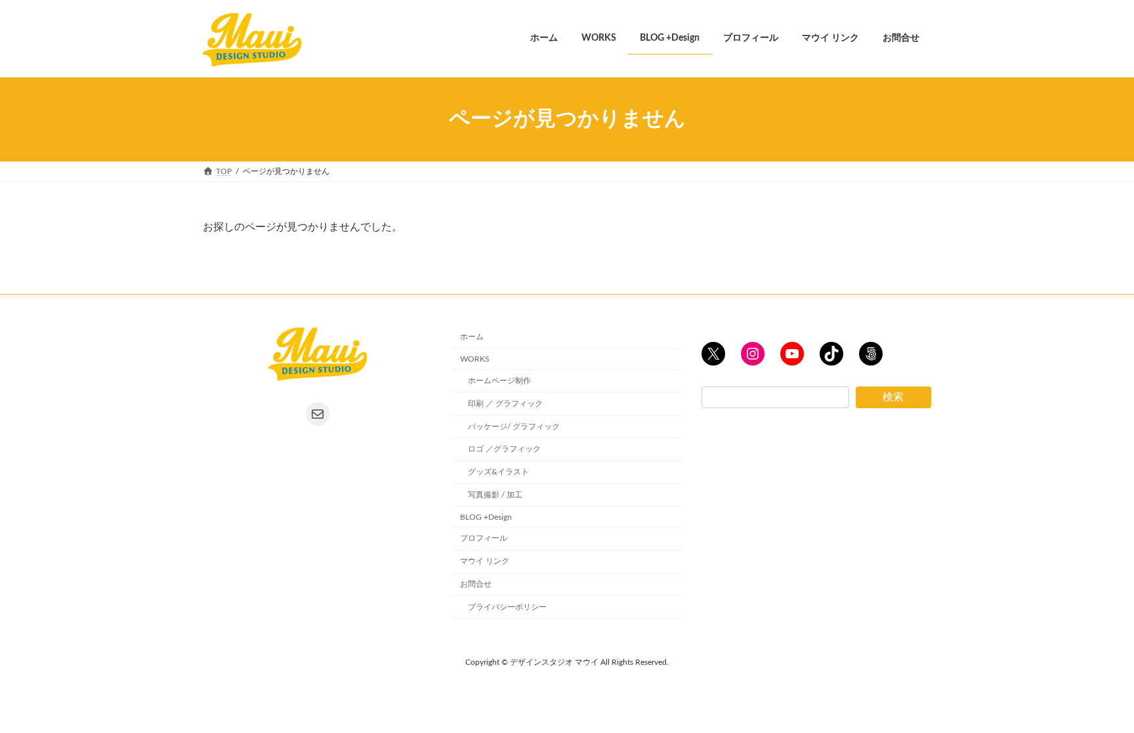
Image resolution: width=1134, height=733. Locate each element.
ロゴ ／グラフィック (504, 449)
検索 (893, 397)
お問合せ (476, 584)
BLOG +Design (486, 516)
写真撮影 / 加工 (495, 495)
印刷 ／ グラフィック (505, 404)
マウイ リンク (484, 561)
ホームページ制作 (499, 381)
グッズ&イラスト (498, 472)
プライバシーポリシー (507, 607)
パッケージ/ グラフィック (514, 426)
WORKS (475, 359)
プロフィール (483, 538)
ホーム (472, 337)
